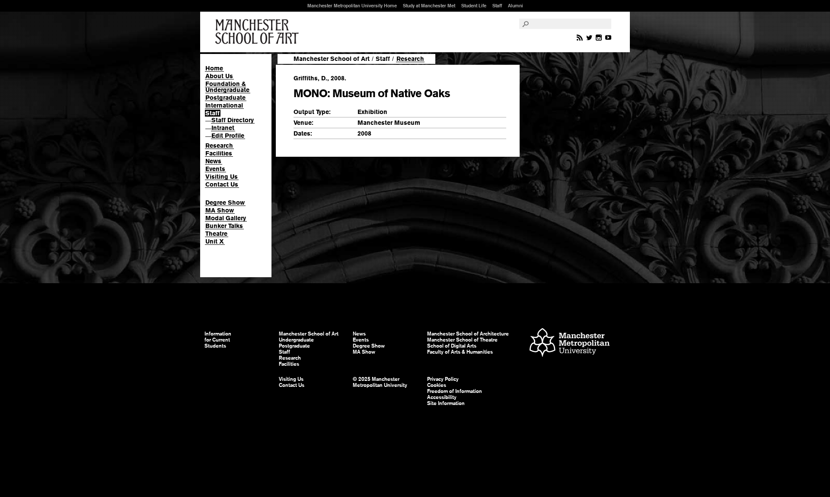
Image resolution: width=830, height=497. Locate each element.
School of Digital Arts (451, 346)
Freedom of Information (454, 391)
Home (214, 68)
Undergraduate (296, 340)
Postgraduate (225, 97)
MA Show (219, 210)
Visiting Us (221, 176)
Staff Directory (232, 120)
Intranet (222, 127)
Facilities (218, 153)
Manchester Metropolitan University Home (352, 5)
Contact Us (221, 184)
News (213, 161)
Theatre (216, 233)
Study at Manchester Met (429, 5)
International (224, 105)
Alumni (515, 5)
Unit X (214, 241)
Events (215, 168)
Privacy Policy (443, 379)
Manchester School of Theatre (462, 340)
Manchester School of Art (258, 32)
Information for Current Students (217, 340)
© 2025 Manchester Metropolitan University (380, 382)
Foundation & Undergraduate (227, 86)
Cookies (436, 385)
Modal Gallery (225, 218)
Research (219, 145)
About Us (219, 76)
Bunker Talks (224, 225)
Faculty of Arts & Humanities (460, 352)
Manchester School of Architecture (468, 334)
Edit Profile (227, 135)
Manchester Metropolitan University (570, 343)
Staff (497, 5)
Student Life (473, 5)
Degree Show (225, 202)
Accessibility (441, 397)
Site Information (446, 403)
